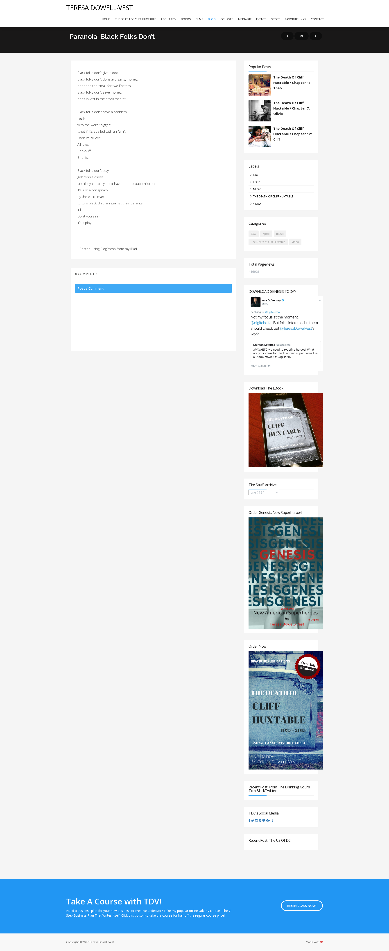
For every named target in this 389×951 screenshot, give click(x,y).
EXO (255, 175)
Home (106, 19)
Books (186, 19)
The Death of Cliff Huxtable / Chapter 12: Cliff (292, 133)
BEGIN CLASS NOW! (302, 906)
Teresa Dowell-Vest (99, 7)
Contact (317, 19)
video (257, 204)
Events (261, 19)
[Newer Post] (287, 36)
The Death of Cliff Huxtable (135, 19)
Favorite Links (295, 19)
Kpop (256, 182)
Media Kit (244, 19)
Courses (226, 19)
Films (199, 19)
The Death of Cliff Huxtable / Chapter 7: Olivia (291, 108)
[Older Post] (316, 36)
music (257, 189)
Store (275, 19)
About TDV (168, 19)
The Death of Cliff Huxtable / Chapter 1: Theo (291, 82)
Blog (212, 19)
